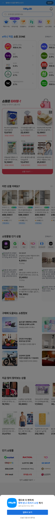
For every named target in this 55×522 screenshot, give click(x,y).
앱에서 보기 (27, 512)
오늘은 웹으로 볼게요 (27, 518)
